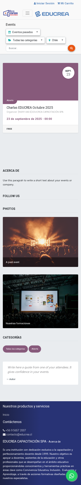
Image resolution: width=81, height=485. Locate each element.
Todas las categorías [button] (25, 40)
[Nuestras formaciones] (40, 301)
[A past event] (40, 241)
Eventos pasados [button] (22, 32)
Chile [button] (54, 40)
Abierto (10, 100)
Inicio (6, 414)
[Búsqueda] (71, 48)
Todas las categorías (15, 349)
